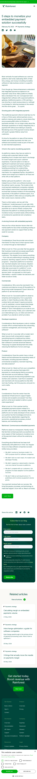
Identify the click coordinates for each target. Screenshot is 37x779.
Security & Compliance (11, 736)
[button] (34, 6)
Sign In (6, 709)
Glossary (21, 729)
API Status (7, 729)
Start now (18, 689)
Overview (22, 706)
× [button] (35, 751)
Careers (21, 732)
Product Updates (9, 746)
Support (6, 732)
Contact (6, 712)
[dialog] (18, 764)
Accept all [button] (9, 771)
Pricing (21, 709)
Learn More (7, 496)
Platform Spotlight (24, 736)
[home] (9, 6)
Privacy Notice (23, 746)
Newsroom (22, 726)
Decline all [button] (27, 771)
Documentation (8, 726)
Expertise (22, 723)
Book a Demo (8, 706)
